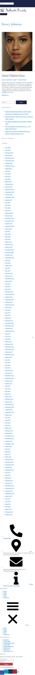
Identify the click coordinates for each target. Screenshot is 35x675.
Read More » (5, 95)
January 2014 (8, 402)
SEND (6, 664)
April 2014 (8, 394)
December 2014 (9, 375)
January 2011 (8, 483)
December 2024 (9, 189)
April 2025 (8, 179)
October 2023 (9, 223)
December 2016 (9, 323)
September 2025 (9, 166)
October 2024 (9, 194)
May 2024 (8, 208)
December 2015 (9, 347)
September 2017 (9, 305)
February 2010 (9, 512)
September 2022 (9, 257)
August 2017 (8, 307)
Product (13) (6, 649)
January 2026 (8, 155)
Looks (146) (6, 644)
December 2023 (9, 218)
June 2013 (8, 420)
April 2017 (8, 315)
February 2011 (9, 480)
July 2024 (7, 202)
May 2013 (8, 423)
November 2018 (9, 294)
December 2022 (9, 250)
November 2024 (9, 192)
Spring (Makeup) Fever (13, 75)
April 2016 (8, 339)
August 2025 (8, 168)
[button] (17, 613)
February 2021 (9, 273)
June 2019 (8, 286)
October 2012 (9, 441)
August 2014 (8, 383)
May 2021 (8, 270)
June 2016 (8, 336)
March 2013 (8, 428)
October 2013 (9, 409)
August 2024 (8, 200)
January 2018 (8, 297)
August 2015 (8, 357)
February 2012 (9, 459)
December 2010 (9, 485)
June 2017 (8, 310)
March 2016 (8, 341)
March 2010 (8, 509)
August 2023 (8, 229)
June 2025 (8, 173)
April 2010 (8, 506)
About (5, 593)
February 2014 (9, 399)
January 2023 (8, 247)
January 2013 (8, 433)
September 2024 (9, 197)
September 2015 (9, 354)
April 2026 (8, 150)
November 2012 (9, 438)
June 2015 (8, 362)
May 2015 (8, 365)
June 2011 (8, 472)
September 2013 (9, 412)
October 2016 (9, 328)
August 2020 (8, 281)
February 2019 (9, 291)
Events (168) (6, 641)
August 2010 (8, 496)
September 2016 (9, 331)
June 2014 (8, 388)
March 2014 (8, 396)
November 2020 (9, 278)
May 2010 (8, 504)
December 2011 (9, 462)
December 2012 (9, 436)
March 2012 (8, 457)
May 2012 (8, 451)
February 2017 (9, 320)
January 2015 (8, 373)
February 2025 (9, 184)
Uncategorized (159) (8, 643)
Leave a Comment (7, 79)
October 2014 (9, 381)
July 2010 (7, 499)
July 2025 (7, 171)
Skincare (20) (6, 648)
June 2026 (8, 147)
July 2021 (7, 268)
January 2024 (8, 215)
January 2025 (8, 187)
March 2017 (8, 318)
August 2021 (8, 265)
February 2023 (9, 244)
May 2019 (8, 289)
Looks (14, 79)
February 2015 (9, 370)
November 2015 (9, 349)
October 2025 (9, 163)
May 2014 (8, 391)
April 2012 (8, 454)
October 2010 (9, 491)
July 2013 (7, 417)
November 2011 (9, 464)
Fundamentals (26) (8, 646)
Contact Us (6, 597)
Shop (4, 596)
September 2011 (9, 470)
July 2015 (7, 360)
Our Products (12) (8, 651)
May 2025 (8, 176)
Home (5, 591)
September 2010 (9, 493)
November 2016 (9, 326)
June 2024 (8, 205)
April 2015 (8, 367)
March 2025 (8, 181)
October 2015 (9, 352)
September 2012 (9, 444)
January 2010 (8, 514)
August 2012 (8, 446)
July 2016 (7, 333)
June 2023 (8, 234)
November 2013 (9, 407)
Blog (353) (6, 640)
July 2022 (7, 260)
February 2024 (9, 213)
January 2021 (8, 276)
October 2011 (9, 467)
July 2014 (7, 386)
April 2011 (8, 475)
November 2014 (9, 378)
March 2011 (8, 478)
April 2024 (8, 210)
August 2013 (8, 415)
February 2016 (9, 344)
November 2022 (9, 252)
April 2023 (8, 239)
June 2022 (8, 263)
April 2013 (8, 425)
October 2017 (9, 302)
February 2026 (9, 153)
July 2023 (7, 231)
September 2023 (9, 226)
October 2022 (9, 255)
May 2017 (8, 312)
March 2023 (8, 242)
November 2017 (9, 299)
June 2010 (8, 501)
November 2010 (9, 488)
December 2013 (9, 404)
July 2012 (7, 449)
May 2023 (8, 236)
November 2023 (9, 221)
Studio (5, 594)
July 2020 (7, 284)
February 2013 (9, 430)
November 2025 (9, 160)
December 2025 (9, 158)
